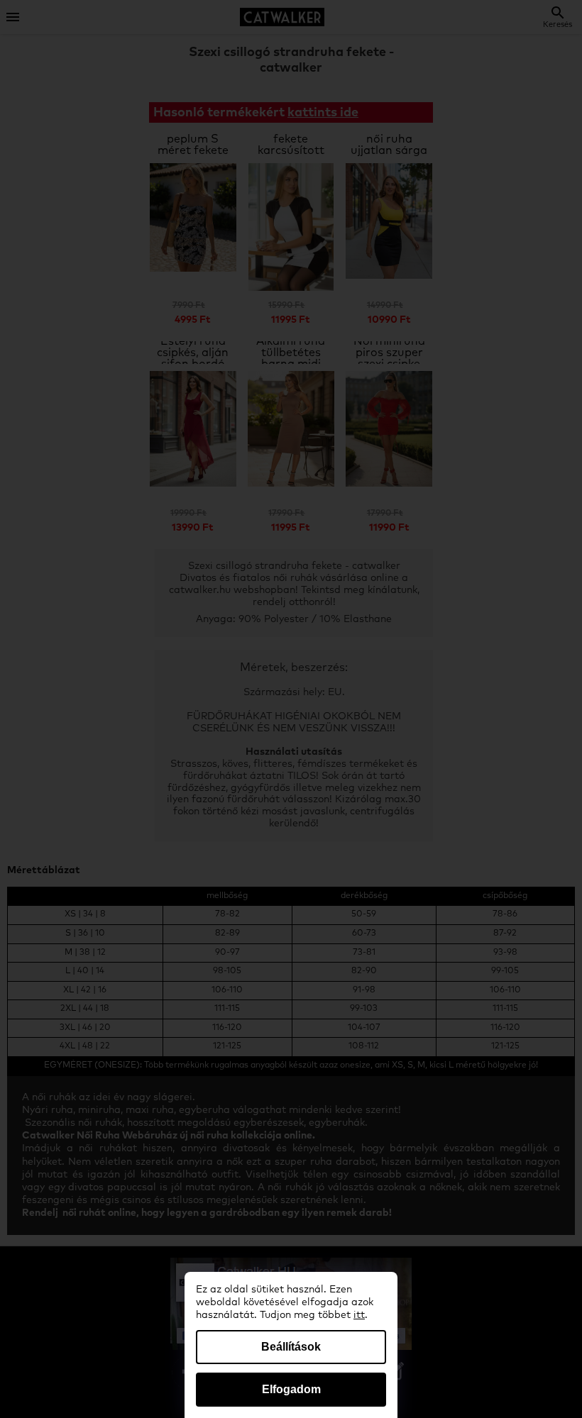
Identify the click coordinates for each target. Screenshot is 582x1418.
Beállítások (291, 1347)
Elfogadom (291, 1389)
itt (359, 1315)
